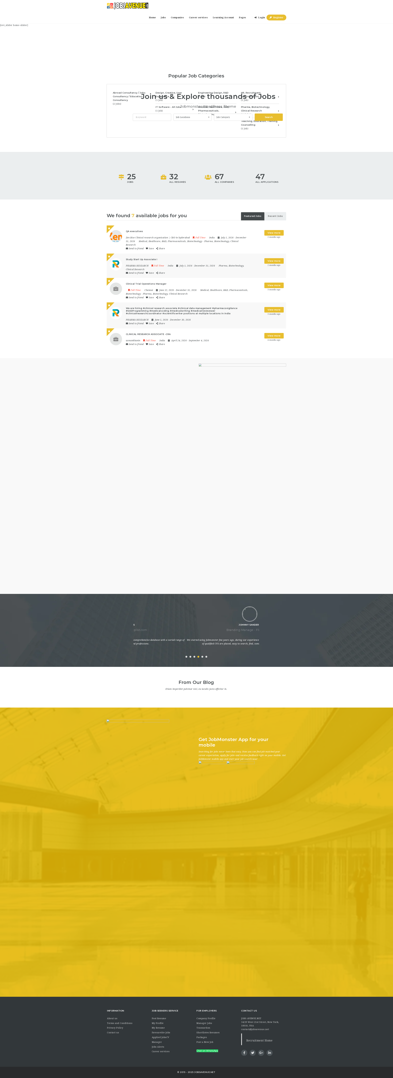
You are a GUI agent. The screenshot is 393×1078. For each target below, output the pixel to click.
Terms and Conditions (119, 1023)
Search (269, 117)
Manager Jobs (204, 1023)
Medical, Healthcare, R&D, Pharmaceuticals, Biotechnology (170, 241)
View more (274, 232)
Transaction (203, 1028)
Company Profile (206, 1018)
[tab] (253, 216)
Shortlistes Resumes (208, 1032)
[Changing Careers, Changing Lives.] (127, 6)
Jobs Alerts (158, 1047)
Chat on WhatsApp (207, 1050)
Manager (157, 1042)
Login (261, 17)
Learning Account (223, 17)
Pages (242, 17)
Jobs (163, 17)
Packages (201, 1037)
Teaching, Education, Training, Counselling (259, 125)
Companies (177, 17)
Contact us (113, 1032)
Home (152, 17)
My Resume (158, 1028)
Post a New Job (204, 1042)
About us (112, 1018)
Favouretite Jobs (161, 1032)
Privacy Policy (115, 1028)
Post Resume (159, 1018)
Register (278, 17)
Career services (198, 17)
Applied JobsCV (160, 1037)
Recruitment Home (259, 1040)
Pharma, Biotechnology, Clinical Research (165, 294)
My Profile (158, 1023)
